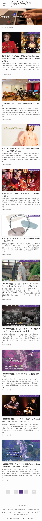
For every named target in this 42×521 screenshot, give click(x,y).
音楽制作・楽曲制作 (33, 509)
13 (34, 492)
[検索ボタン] (37, 4)
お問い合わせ (24, 514)
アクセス (16, 514)
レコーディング (6, 512)
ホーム (5, 509)
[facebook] (17, 506)
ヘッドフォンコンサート (20, 512)
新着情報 (10, 509)
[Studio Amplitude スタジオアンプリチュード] (21, 4)
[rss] (25, 506)
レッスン (30, 512)
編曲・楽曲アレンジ (20, 509)
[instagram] (22, 506)
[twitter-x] (20, 506)
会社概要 (37, 512)
